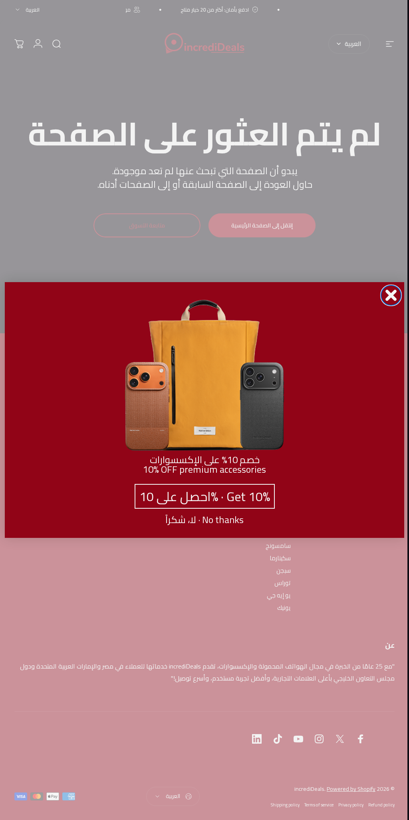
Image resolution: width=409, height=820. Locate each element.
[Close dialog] (388, 295)
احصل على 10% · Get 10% (201, 496)
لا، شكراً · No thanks (202, 520)
